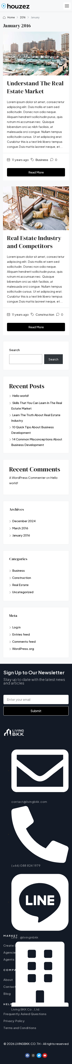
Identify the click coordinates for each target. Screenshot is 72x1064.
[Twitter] (39, 1055)
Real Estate (20, 585)
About (8, 979)
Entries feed (21, 634)
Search (14, 350)
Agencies (10, 952)
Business (42, 160)
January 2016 (21, 535)
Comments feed (24, 641)
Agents (8, 959)
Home (11, 17)
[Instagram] (33, 1055)
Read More (36, 172)
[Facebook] (27, 1055)
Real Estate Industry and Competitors (34, 242)
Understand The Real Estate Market (35, 87)
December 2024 (24, 521)
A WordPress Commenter (27, 477)
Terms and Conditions (19, 1028)
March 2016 (20, 528)
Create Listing (14, 945)
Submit (36, 711)
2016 (23, 17)
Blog (7, 993)
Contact (9, 986)
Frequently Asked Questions (24, 1014)
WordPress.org (23, 648)
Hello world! (20, 395)
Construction (45, 314)
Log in (16, 627)
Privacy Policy (14, 1021)
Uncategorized (22, 592)
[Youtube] (44, 1055)
